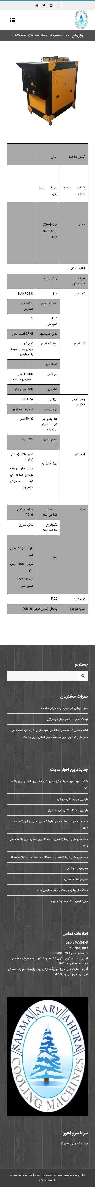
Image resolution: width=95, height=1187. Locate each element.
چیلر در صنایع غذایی (76, 879)
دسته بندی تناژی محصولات (31, 35)
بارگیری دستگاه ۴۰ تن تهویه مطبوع (68, 810)
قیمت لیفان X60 (78, 719)
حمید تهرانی (81, 708)
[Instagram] (51, 5)
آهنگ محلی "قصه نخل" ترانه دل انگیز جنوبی (61, 730)
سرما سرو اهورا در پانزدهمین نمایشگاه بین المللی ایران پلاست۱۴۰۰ (49, 857)
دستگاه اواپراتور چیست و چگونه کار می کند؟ (62, 890)
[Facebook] (58, 5)
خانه (67, 35)
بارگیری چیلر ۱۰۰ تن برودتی (72, 799)
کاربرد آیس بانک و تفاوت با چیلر (69, 901)
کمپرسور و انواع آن (77, 868)
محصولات (56, 35)
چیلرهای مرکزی (55, 719)
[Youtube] (36, 5)
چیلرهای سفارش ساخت (55, 708)
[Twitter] (43, 5)
